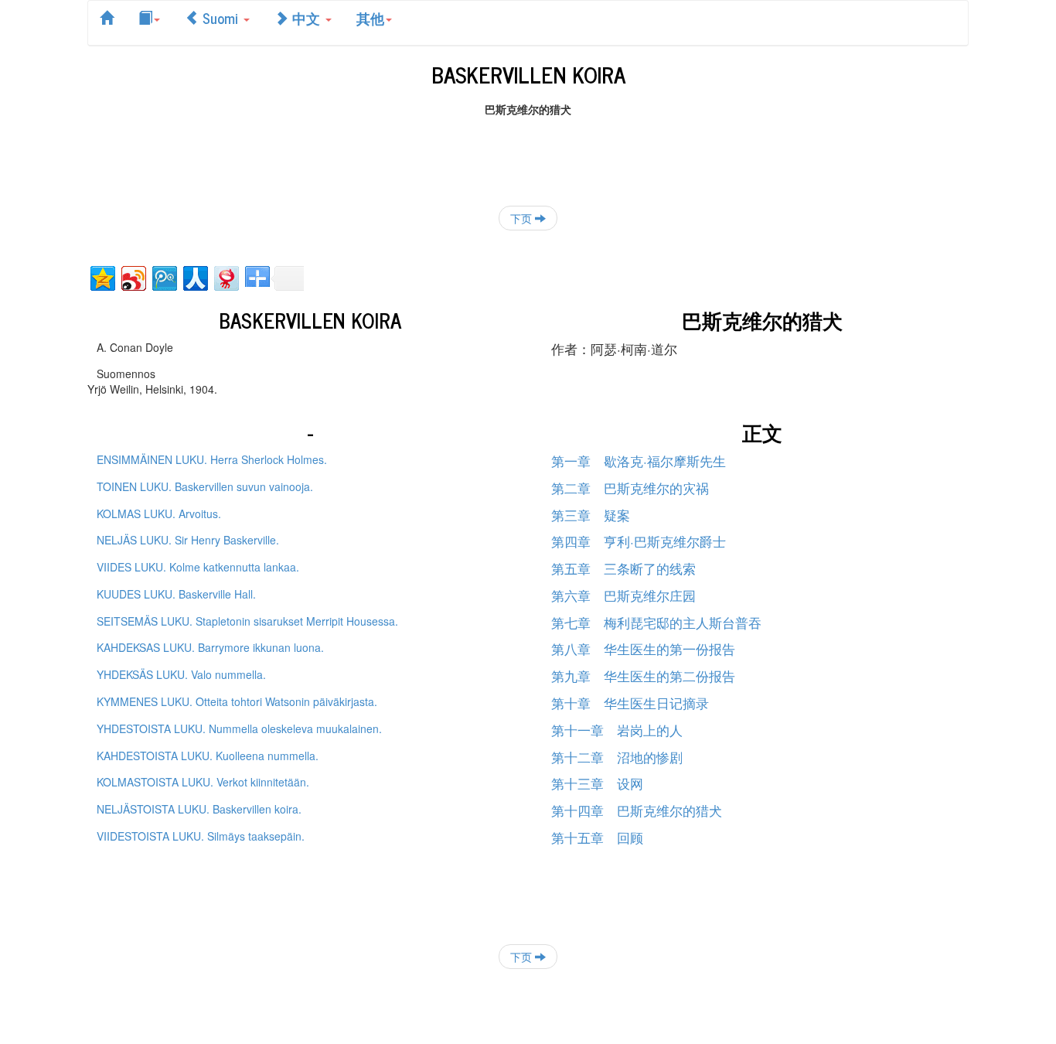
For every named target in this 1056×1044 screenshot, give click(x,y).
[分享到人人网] (194, 276)
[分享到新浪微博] (132, 276)
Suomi (220, 17)
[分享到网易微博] (225, 276)
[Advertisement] (528, 151)
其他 (370, 17)
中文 (306, 17)
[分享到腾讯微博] (163, 276)
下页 (522, 218)
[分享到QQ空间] (101, 276)
